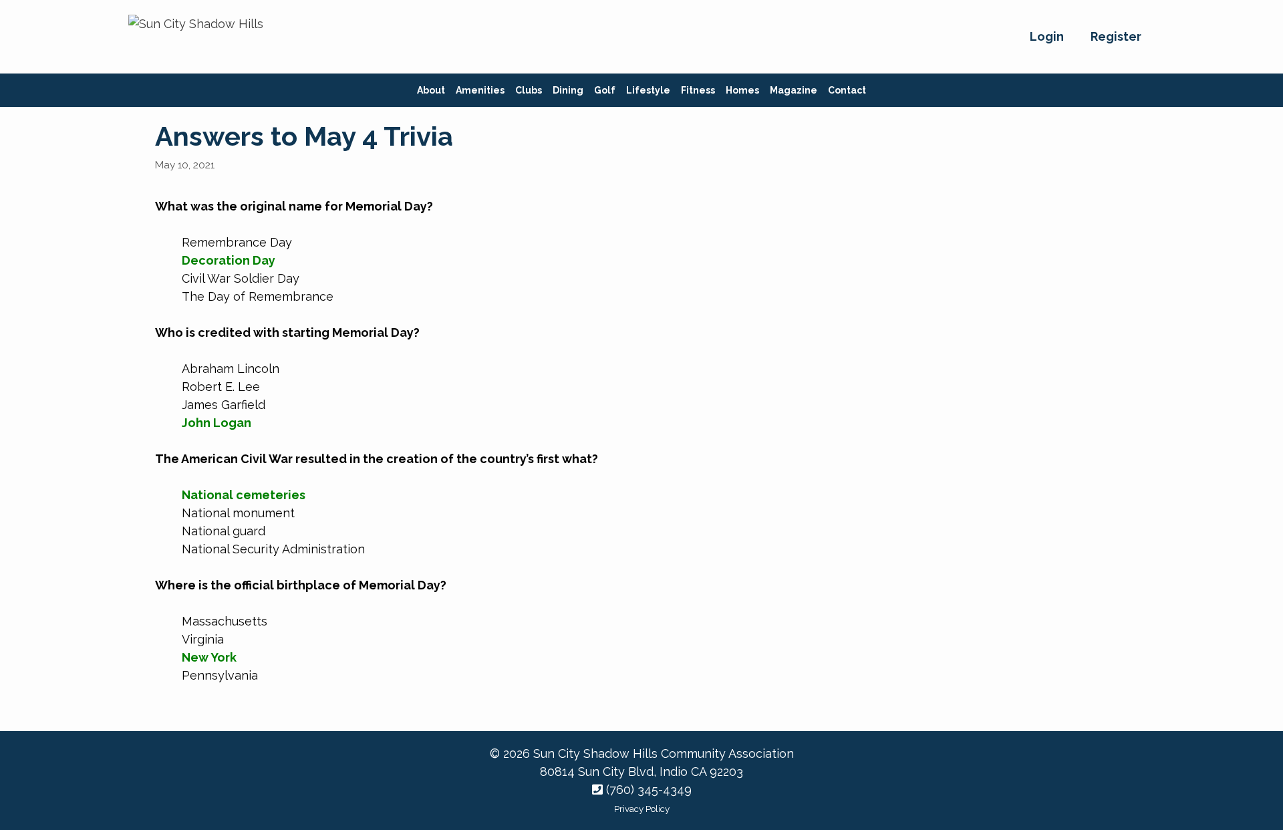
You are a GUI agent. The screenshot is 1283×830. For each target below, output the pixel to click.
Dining (568, 90)
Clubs (528, 90)
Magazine (793, 90)
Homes (742, 90)
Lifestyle (648, 90)
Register (1116, 36)
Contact (847, 90)
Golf (604, 90)
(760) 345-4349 (647, 790)
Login (1047, 36)
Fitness (698, 90)
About (431, 90)
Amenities (480, 90)
